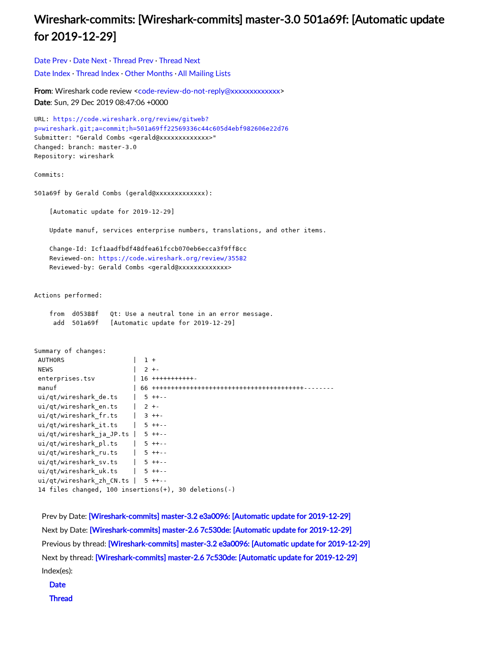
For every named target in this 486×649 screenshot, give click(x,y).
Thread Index (97, 73)
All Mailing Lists (204, 73)
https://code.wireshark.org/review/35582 (173, 258)
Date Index (52, 73)
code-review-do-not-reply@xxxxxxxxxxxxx (209, 91)
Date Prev (50, 61)
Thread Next (179, 61)
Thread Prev (133, 61)
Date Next (90, 61)
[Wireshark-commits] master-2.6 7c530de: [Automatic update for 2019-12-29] (221, 530)
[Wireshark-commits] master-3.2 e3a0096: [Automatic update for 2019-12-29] (220, 516)
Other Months (149, 73)
